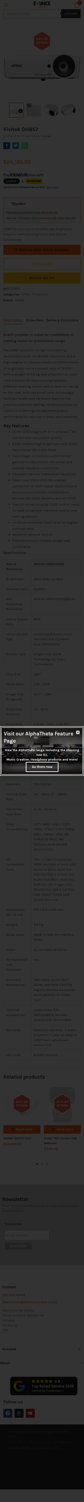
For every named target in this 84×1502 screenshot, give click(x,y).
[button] (78, 732)
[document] (42, 751)
